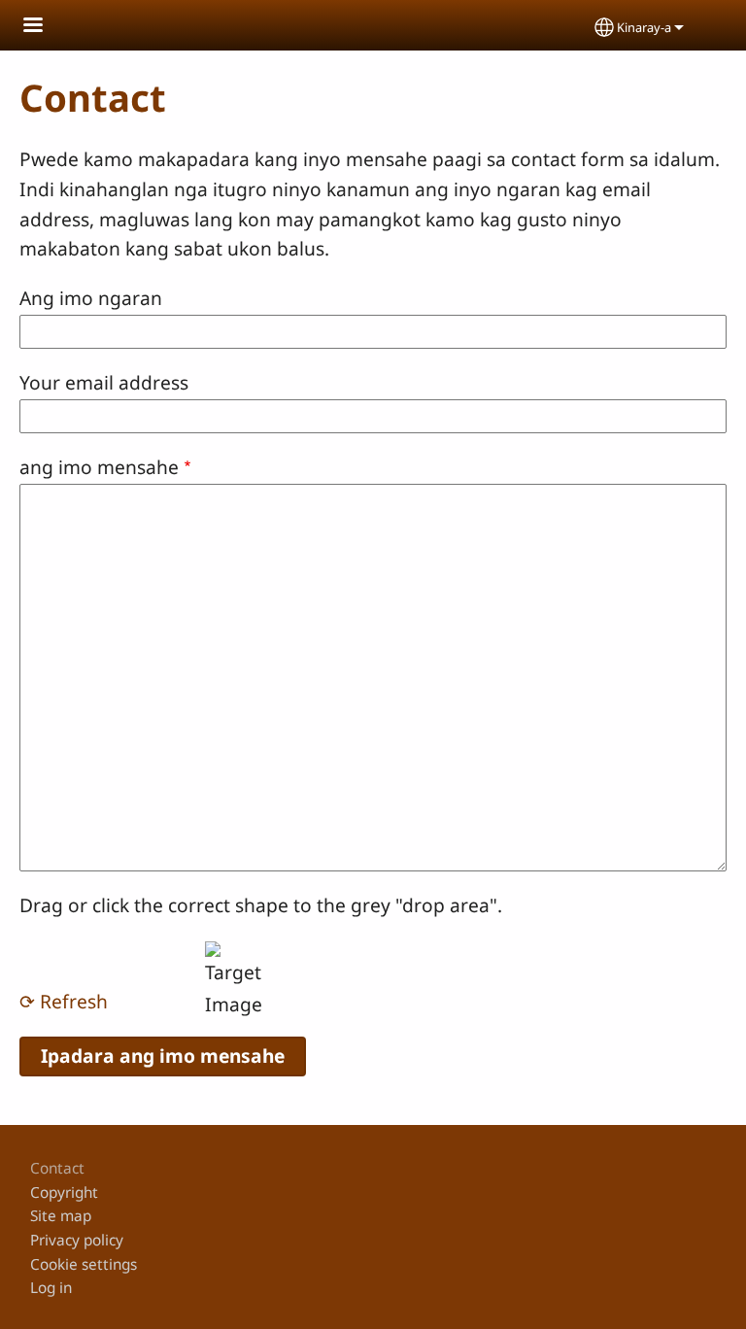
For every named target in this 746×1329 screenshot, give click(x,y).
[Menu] (44, 27)
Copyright (64, 1192)
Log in (51, 1288)
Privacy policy (76, 1240)
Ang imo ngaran (90, 298)
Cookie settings (83, 1264)
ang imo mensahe (99, 467)
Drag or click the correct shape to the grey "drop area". (260, 905)
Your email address (103, 382)
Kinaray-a (644, 27)
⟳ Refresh (63, 1001)
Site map (60, 1216)
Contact (57, 1168)
